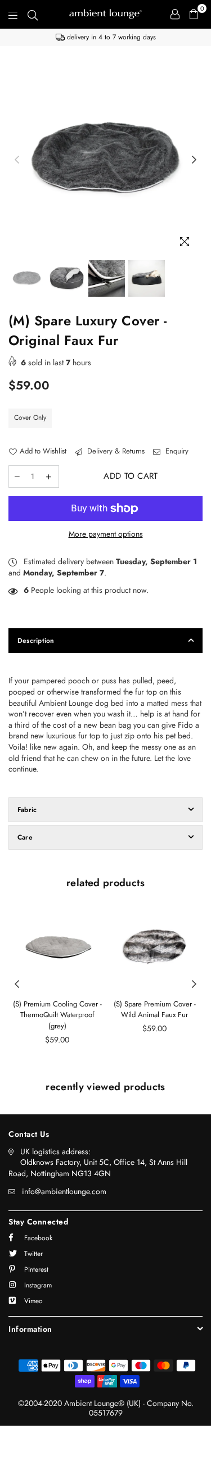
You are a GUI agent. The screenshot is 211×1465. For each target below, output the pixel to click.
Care (25, 837)
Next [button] (194, 160)
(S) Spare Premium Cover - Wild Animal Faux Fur (155, 1009)
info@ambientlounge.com (64, 1191)
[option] (105, 37)
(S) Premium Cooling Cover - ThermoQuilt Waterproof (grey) (57, 1015)
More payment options (106, 534)
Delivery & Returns (115, 451)
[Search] (33, 14)
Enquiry (175, 451)
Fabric (27, 810)
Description (36, 641)
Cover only (30, 417)
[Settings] (175, 14)
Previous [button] (16, 160)
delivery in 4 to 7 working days (110, 37)
